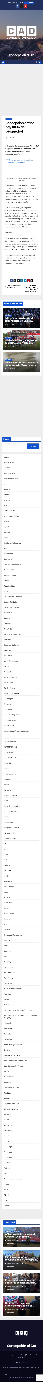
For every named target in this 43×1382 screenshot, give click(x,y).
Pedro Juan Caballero (12, 989)
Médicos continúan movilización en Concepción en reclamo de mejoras (21, 1260)
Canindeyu (8, 559)
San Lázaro (8, 1093)
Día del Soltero (9, 688)
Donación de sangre (11, 693)
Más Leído (8, 881)
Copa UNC (8, 629)
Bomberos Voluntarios (12, 543)
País (5, 956)
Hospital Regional (10, 795)
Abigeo (6, 457)
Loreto (6, 876)
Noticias (7, 930)
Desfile (6, 666)
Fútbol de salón (10, 774)
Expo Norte (8, 752)
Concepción (8, 624)
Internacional (9, 833)
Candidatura (8, 554)
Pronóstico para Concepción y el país (18, 1010)
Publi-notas (8, 1028)
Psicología (8, 1023)
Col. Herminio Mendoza (13, 597)
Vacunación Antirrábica (13, 1179)
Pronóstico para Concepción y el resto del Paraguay (20, 1017)
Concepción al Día (21, 55)
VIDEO (6, 1195)
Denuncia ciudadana (11, 645)
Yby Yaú (7, 1206)
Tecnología (8, 1147)
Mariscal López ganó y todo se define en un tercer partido (21, 343)
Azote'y (7, 527)
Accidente (7, 468)
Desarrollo (8, 656)
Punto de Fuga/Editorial (13, 1045)
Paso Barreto (9, 967)
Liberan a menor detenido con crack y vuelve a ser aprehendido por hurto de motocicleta (21, 1376)
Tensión (7, 1163)
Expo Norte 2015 (10, 758)
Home (18, 1362)
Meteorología (9, 887)
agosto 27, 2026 (13, 1240)
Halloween (8, 779)
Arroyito (7, 500)
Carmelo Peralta (10, 575)
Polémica (7, 994)
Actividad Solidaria (11, 479)
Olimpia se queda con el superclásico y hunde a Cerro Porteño (19, 321)
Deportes (9, 119)
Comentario (8, 613)
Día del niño (8, 683)
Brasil (6, 548)
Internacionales (10, 838)
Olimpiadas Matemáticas (13, 935)
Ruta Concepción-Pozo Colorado (17, 1061)
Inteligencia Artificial (11, 828)
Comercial (7, 618)
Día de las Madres (11, 677)
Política (6, 1005)
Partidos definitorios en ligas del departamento (30, 288)
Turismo (7, 1168)
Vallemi (6, 1184)
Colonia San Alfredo (11, 607)
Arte (5, 505)
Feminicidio (8, 763)
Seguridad (7, 1114)
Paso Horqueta (9, 973)
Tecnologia (8, 1152)
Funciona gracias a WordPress (15, 1355)
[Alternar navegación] (20, 62)
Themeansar (22, 1357)
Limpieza (7, 865)
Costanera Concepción (12, 634)
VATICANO (8, 1190)
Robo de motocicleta (12, 1055)
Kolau (6, 860)
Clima (6, 591)
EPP (5, 736)
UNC (5, 1173)
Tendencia (8, 1157)
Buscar (6, 439)
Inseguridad (8, 822)
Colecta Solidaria (10, 602)
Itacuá (6, 849)
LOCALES (7, 871)
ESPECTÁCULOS (10, 747)
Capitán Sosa (9, 570)
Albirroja (7, 489)
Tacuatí (6, 1136)
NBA (5, 924)
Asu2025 (7, 521)
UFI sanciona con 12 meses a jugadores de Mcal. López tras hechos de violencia (21, 365)
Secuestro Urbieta (11, 1109)
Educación (8, 709)
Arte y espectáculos (11, 516)
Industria (7, 817)
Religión (7, 1050)
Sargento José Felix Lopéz (14, 1104)
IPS (5, 844)
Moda (6, 892)
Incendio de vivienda (11, 811)
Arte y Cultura (9, 511)
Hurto (6, 801)
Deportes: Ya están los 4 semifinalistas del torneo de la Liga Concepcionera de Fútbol (21, 1368)
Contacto (24, 1362)
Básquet (7, 532)
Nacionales (8, 919)
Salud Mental (9, 1077)
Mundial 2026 (9, 903)
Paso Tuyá (8, 983)
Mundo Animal (9, 913)
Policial (6, 999)
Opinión (7, 946)
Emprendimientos (10, 720)
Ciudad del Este (9, 586)
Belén (6, 538)
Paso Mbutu (8, 978)
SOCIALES (8, 1125)
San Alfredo (8, 1082)
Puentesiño (8, 1039)
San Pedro (8, 1098)
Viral (5, 1200)
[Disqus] (22, 405)
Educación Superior (11, 715)
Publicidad (8, 1034)
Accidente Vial (9, 473)
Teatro (6, 1141)
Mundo (6, 908)
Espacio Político (10, 742)
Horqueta (7, 790)
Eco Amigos (8, 699)
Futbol (6, 768)
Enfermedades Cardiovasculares (16, 731)
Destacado (8, 672)
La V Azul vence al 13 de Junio (13, 286)
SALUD (6, 1071)
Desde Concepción (11, 661)
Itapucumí (7, 854)
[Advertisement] (21, 87)
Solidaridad (8, 1131)
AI (4, 484)
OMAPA (7, 940)
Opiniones (7, 951)
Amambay (7, 495)
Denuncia (7, 640)
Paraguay (7, 962)
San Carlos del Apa (11, 1088)
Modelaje (7, 897)
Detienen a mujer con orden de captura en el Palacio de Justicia (18, 1306)
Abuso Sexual (9, 462)
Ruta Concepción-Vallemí (13, 1066)
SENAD (7, 1120)
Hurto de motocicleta (12, 806)
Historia (7, 785)
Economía (7, 704)
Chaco (6, 581)
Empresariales (9, 726)
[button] (36, 62)
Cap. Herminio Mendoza (13, 564)
